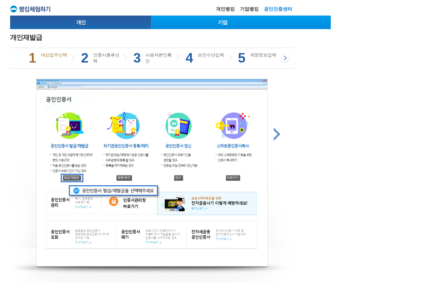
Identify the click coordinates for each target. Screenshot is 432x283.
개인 (81, 22)
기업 (222, 22)
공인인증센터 (278, 8)
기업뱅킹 (249, 8)
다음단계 (277, 134)
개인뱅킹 (225, 8)
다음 (285, 58)
